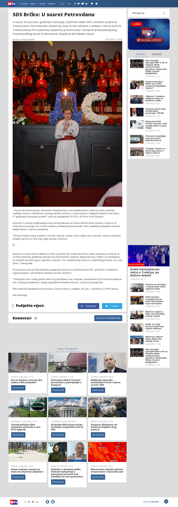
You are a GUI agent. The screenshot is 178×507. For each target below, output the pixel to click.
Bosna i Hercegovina (67, 348)
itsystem (154, 501)
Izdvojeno (140, 54)
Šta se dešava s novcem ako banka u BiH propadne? (26, 381)
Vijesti (33, 4)
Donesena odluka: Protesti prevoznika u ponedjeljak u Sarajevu (66, 382)
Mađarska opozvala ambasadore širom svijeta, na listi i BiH (106, 382)
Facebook (90, 306)
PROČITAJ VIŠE (18, 388)
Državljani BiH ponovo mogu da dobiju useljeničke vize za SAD (67, 427)
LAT (62, 4)
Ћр (69, 4)
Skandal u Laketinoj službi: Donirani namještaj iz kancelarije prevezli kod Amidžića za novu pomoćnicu (67, 473)
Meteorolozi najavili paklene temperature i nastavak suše (107, 470)
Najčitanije (157, 54)
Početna (24, 4)
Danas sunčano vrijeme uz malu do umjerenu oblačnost (27, 470)
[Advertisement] (44, 337)
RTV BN (42, 4)
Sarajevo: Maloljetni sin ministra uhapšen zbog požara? (104, 427)
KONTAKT (51, 4)
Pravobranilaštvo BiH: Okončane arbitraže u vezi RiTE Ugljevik (25, 427)
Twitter (115, 306)
